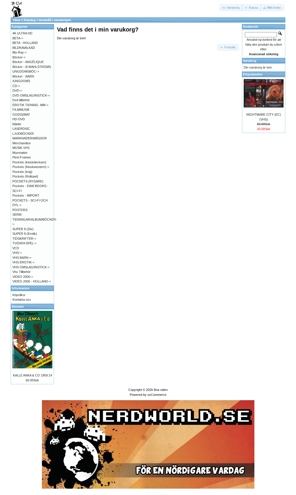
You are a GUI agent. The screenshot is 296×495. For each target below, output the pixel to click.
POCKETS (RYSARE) (27, 181)
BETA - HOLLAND (25, 43)
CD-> (16, 86)
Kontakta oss (21, 299)
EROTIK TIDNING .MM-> (30, 105)
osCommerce (156, 394)
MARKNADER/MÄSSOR (29, 138)
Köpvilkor (18, 295)
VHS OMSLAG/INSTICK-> (30, 267)
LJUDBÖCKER (23, 133)
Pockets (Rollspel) (25, 176)
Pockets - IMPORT (25, 195)
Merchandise (21, 143)
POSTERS (19, 210)
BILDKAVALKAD (23, 47)
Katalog (30, 20)
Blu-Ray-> (19, 52)
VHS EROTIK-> (23, 262)
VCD (15, 248)
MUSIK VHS (20, 147)
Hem (16, 20)
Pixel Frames (21, 157)
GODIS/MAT (21, 114)
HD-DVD (18, 119)
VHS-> (17, 252)
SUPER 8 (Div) (23, 229)
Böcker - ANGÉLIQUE (28, 62)
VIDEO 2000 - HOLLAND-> (31, 281)
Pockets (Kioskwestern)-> (30, 167)
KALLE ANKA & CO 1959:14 (32, 375)
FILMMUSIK (20, 109)
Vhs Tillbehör (21, 272)
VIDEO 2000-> (22, 276)
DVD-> (17, 90)
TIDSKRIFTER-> (24, 238)
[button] (231, 7)
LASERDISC (21, 128)
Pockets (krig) (22, 171)
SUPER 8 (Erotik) (24, 233)
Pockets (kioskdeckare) (29, 162)
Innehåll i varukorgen (55, 20)
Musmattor (19, 152)
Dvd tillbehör (21, 100)
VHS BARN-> (21, 257)
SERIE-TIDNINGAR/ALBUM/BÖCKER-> (34, 219)
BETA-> (17, 38)
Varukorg (249, 60)
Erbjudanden (252, 74)
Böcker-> (18, 57)
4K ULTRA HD (22, 33)
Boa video (161, 389)
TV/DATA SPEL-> (24, 243)
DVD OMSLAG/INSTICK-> (31, 95)
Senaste (18, 306)
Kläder (16, 124)
